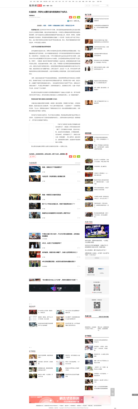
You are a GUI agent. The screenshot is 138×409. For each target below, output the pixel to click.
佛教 (83, 1)
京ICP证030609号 (98, 405)
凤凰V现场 (88, 222)
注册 (98, 1)
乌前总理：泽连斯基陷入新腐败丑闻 (53, 176)
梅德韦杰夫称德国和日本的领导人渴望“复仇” (56, 213)
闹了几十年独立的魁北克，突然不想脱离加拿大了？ (58, 204)
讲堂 (100, 316)
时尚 (60, 1)
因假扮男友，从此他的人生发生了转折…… (90, 327)
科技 (70, 1)
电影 (48, 5)
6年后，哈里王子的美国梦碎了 (52, 243)
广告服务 (61, 405)
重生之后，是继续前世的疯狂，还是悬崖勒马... (103, 328)
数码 (90, 1)
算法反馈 (78, 163)
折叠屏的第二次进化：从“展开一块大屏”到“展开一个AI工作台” (97, 254)
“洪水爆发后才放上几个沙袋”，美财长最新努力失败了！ (60, 280)
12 (79, 199)
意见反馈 (84, 405)
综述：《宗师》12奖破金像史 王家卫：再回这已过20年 (58, 25)
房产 (66, 1)
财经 (50, 1)
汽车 (63, 1)
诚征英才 (67, 405)
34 (79, 172)
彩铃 (105, 316)
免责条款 (79, 405)
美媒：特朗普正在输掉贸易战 (51, 195)
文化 (76, 1)
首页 (31, 1)
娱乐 (53, 1)
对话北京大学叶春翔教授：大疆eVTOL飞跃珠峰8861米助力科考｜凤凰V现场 (96, 246)
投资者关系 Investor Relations (50, 405)
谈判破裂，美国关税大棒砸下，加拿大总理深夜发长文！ (60, 252)
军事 (73, 1)
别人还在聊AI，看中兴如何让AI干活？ (96, 250)
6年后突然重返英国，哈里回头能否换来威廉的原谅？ (59, 261)
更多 (93, 1)
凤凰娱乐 (100, 268)
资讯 (34, 1)
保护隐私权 (72, 405)
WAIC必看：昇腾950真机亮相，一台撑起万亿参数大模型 (96, 241)
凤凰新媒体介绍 (39, 405)
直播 (41, 1)
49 (79, 218)
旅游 (80, 1)
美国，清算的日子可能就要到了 (52, 167)
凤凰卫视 (45, 1)
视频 (38, 1)
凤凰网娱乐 (32, 15)
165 (79, 257)
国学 (87, 1)
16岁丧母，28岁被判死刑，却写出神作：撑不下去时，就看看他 (47, 154)
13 (79, 266)
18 (79, 181)
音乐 (102, 316)
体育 (56, 1)
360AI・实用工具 (74, 21)
